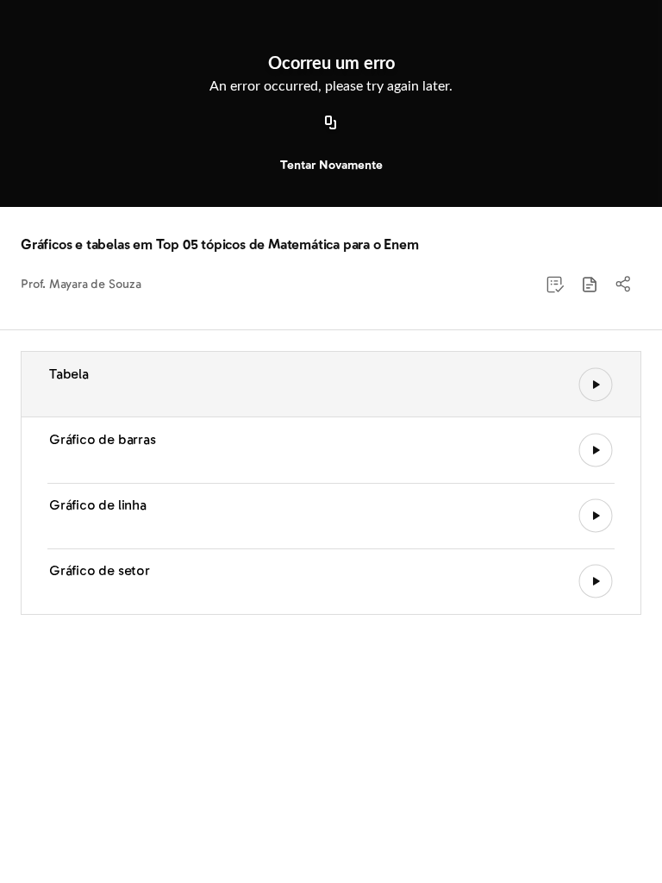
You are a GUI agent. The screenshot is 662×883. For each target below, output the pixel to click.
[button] (589, 284)
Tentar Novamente (331, 165)
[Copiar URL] (331, 123)
